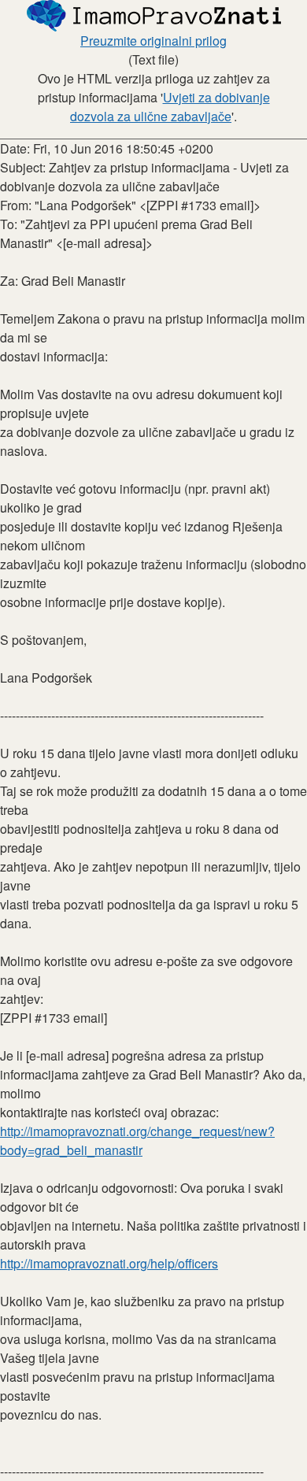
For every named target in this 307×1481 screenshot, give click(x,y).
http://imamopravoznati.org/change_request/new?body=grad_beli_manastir (137, 1140)
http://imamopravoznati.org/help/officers (109, 1263)
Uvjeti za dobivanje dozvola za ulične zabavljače (170, 106)
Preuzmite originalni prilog (153, 40)
